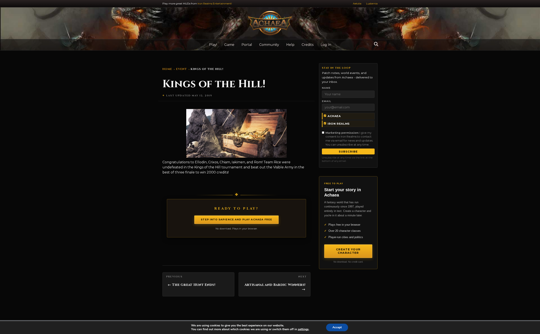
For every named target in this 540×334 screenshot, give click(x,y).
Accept (337, 327)
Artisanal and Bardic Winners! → (274, 287)
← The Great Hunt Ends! (191, 284)
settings (303, 329)
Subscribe (348, 151)
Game (229, 45)
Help (290, 45)
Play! (213, 45)
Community (269, 45)
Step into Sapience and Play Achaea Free (236, 219)
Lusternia (372, 3)
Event (181, 69)
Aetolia (357, 3)
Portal (247, 45)
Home (167, 69)
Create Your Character (348, 251)
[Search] (375, 44)
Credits (307, 45)
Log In (326, 45)
